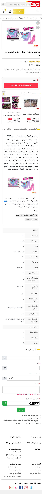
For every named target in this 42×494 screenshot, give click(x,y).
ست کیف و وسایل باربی (31, 114)
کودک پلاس (36, 464)
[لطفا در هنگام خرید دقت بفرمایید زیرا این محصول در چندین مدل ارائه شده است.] (11, 103)
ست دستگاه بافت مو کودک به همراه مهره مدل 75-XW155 (12, 114)
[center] (3, 4)
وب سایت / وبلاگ (34, 374)
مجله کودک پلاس (35, 473)
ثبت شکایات (17, 452)
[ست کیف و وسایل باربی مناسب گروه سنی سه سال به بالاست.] (30, 103)
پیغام (37, 384)
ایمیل (37, 363)
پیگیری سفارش (15, 437)
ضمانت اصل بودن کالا (13, 443)
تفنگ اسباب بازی (15, 473)
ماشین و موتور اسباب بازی (12, 476)
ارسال (21, 409)
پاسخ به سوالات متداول (13, 455)
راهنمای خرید (36, 437)
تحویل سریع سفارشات (14, 458)
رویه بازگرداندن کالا (34, 443)
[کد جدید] (4, 403)
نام (39, 353)
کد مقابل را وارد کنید (32, 399)
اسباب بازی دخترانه (32, 18)
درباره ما (38, 467)
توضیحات (33, 129)
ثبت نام (38, 449)
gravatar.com (14, 420)
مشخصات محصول (20, 129)
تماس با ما (37, 470)
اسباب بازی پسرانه (15, 470)
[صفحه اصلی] (41, 18)
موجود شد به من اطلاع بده (20, 85)
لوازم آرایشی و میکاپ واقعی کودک (12, 18)
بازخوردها (7, 129)
